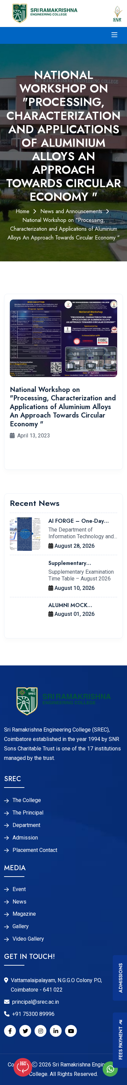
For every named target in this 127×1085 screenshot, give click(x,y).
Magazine (24, 914)
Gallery (21, 926)
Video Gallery (28, 939)
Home (22, 211)
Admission (25, 838)
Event (19, 889)
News (19, 902)
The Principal (28, 813)
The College (27, 800)
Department (26, 825)
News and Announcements (71, 211)
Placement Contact (35, 850)
